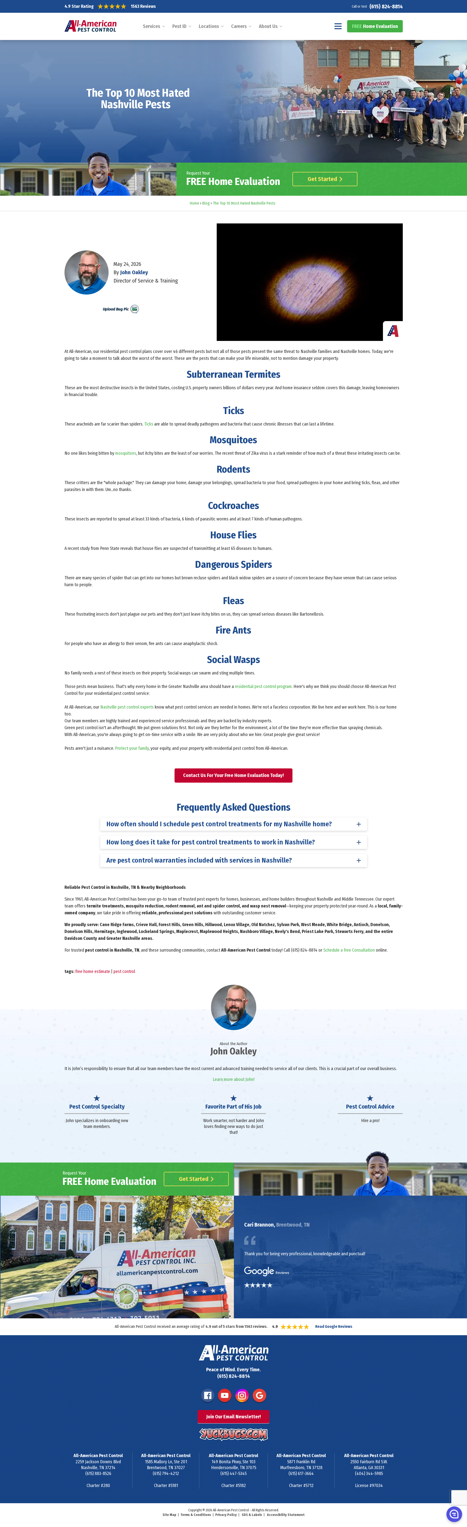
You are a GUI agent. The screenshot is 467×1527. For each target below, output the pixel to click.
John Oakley (134, 272)
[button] (454, 1514)
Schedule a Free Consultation (349, 950)
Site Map (169, 1515)
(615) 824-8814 (386, 6)
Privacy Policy (226, 1515)
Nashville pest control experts (127, 707)
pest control (124, 971)
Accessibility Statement (285, 1515)
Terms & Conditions (195, 1515)
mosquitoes (125, 453)
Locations (209, 26)
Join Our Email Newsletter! (233, 1417)
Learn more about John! (233, 1079)
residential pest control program (263, 686)
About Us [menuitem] (268, 26)
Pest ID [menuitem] (179, 26)
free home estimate (92, 971)
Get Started (322, 179)
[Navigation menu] (338, 26)
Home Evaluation (375, 26)
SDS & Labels (252, 1515)
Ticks (148, 424)
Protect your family (132, 748)
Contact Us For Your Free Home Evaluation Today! (233, 775)
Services (151, 26)
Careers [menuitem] (239, 26)
